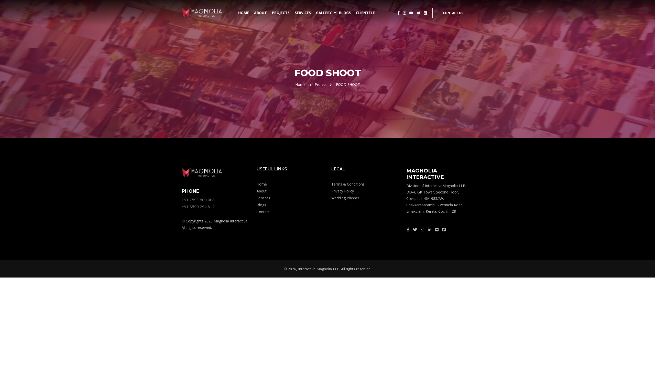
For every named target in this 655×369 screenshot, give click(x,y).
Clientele (365, 12)
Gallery (324, 12)
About (260, 12)
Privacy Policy (342, 191)
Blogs (345, 12)
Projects (281, 12)
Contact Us (453, 13)
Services (303, 12)
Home (243, 12)
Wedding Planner (345, 198)
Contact (263, 211)
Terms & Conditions (348, 184)
